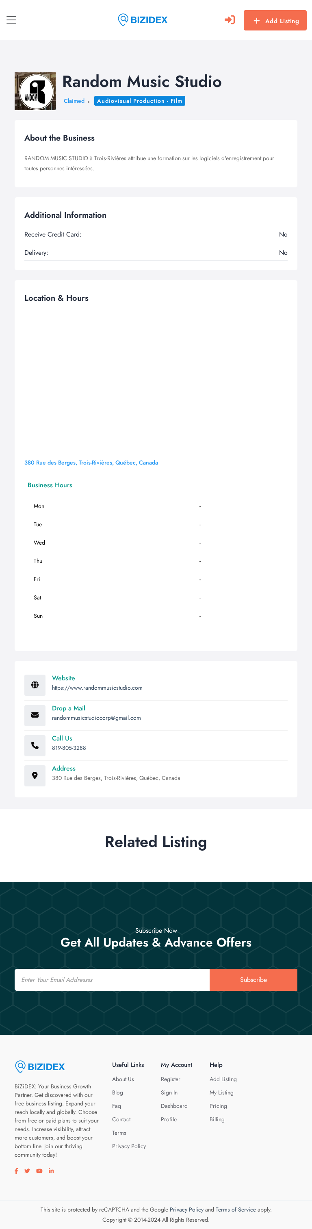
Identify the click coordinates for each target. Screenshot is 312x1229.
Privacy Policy (129, 1146)
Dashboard (174, 1106)
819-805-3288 (69, 748)
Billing (217, 1119)
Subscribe (253, 979)
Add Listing (282, 21)
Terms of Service (236, 1209)
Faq (116, 1106)
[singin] (230, 20)
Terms (119, 1133)
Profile (169, 1119)
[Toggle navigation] (11, 20)
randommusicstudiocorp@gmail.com (96, 718)
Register (170, 1079)
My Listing (222, 1092)
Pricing (218, 1106)
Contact (121, 1119)
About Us (123, 1079)
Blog (117, 1092)
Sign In (169, 1092)
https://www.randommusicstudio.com (97, 688)
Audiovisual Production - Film (139, 101)
